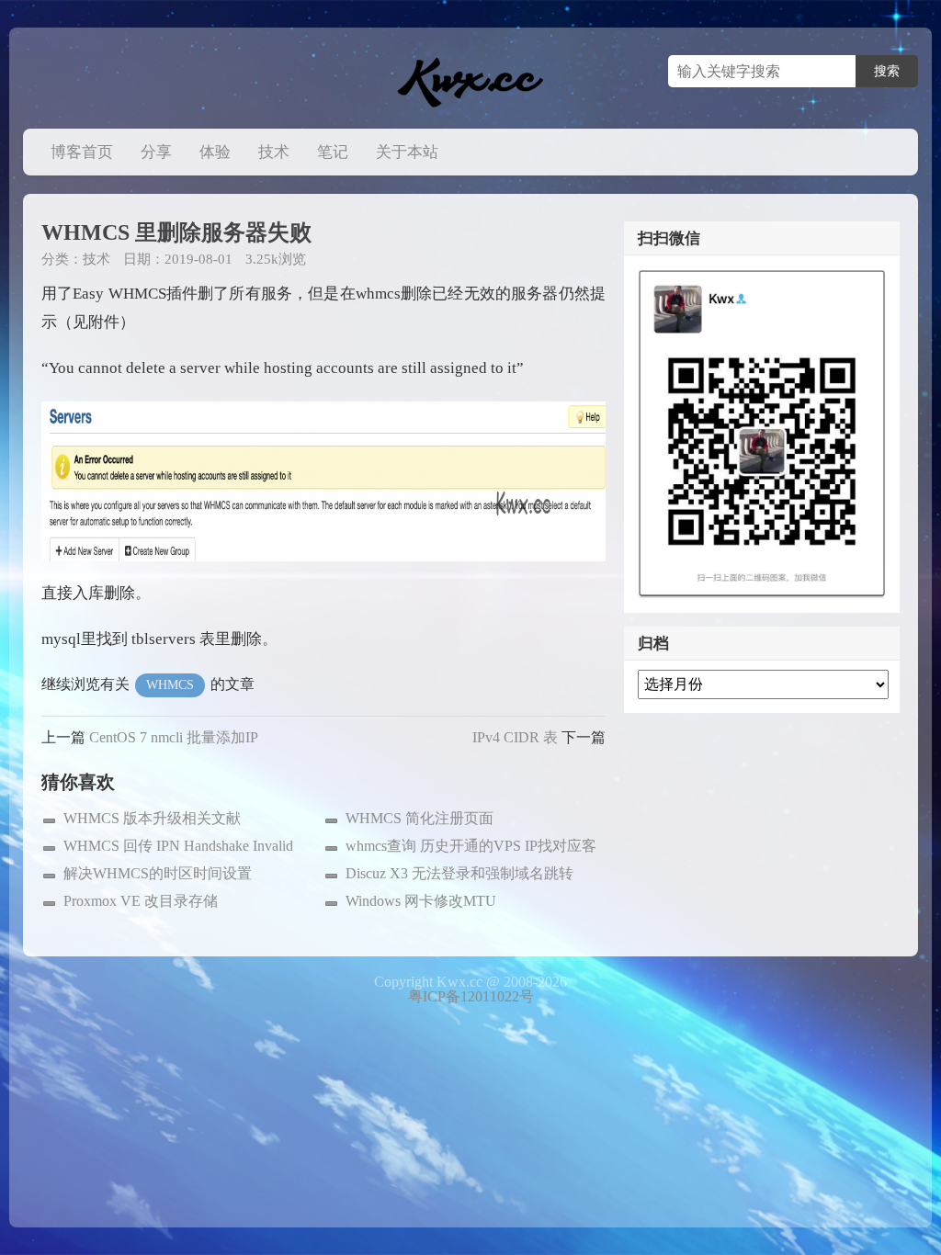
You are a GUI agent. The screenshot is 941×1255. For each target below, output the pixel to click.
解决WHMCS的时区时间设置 (157, 873)
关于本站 (407, 152)
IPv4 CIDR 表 (515, 737)
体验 (215, 152)
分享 (156, 152)
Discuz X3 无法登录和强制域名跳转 (459, 873)
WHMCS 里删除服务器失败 (176, 232)
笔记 (332, 152)
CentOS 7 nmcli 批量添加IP (173, 737)
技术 (273, 152)
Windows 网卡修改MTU (421, 901)
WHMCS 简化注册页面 (419, 818)
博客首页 (82, 152)
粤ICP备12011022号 (471, 996)
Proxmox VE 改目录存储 (140, 901)
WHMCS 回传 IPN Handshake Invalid (178, 846)
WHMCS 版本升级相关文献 (152, 818)
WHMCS (170, 685)
